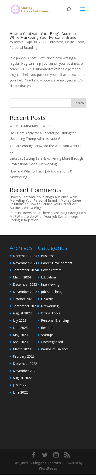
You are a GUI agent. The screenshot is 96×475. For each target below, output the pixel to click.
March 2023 (22, 349)
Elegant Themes (47, 463)
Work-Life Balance (55, 349)
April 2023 (20, 342)
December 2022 (25, 363)
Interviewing (50, 284)
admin (18, 42)
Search (79, 103)
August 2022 (22, 378)
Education (48, 277)
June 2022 (20, 392)
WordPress (48, 468)
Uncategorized (52, 342)
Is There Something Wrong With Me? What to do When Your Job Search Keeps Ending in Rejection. (48, 216)
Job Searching (51, 291)
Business (56, 42)
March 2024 (22, 277)
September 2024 (25, 270)
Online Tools (74, 42)
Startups (47, 335)
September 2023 (25, 306)
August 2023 (22, 313)
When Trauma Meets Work (30, 125)
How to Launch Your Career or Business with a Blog (42, 206)
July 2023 (19, 320)
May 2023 (20, 335)
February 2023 (23, 356)
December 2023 (25, 284)
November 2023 (25, 291)
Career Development (56, 263)
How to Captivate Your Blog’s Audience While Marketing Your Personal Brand (43, 35)
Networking (49, 306)
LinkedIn (47, 299)
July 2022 (19, 385)
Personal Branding (23, 47)
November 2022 (25, 371)
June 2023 (20, 327)
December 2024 (25, 255)
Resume (47, 327)
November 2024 (25, 263)
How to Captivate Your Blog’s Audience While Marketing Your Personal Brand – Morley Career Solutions (46, 200)
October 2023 (23, 299)
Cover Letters (51, 270)
